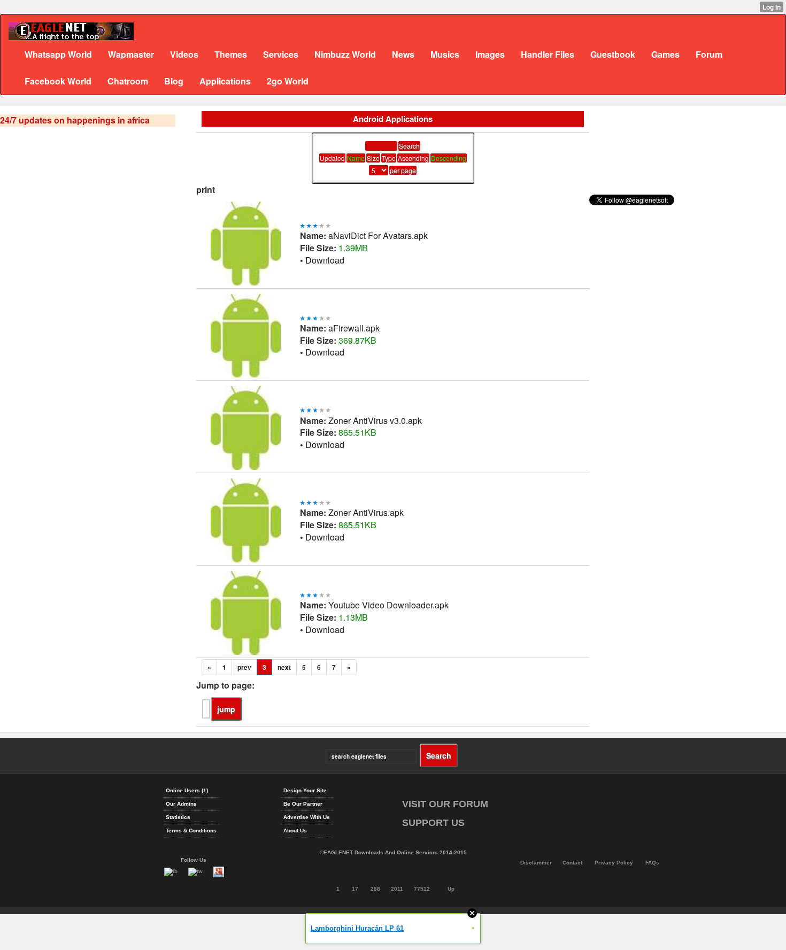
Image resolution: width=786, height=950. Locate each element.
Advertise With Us (306, 817)
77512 (422, 889)
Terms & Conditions (191, 830)
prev (244, 667)
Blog (173, 81)
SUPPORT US (433, 822)
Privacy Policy (614, 863)
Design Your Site (305, 790)
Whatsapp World (58, 54)
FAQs (652, 863)
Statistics (178, 817)
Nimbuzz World (345, 54)
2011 (397, 889)
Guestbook (612, 54)
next (284, 667)
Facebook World (58, 81)
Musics (444, 54)
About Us (295, 830)
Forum (709, 54)
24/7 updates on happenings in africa (75, 120)
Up (451, 889)
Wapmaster (131, 54)
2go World (288, 81)
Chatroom (127, 81)
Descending (448, 158)
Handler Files (547, 54)
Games (665, 54)
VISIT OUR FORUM (445, 804)
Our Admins (181, 804)
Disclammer (536, 863)
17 (355, 889)
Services (280, 54)
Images (490, 54)
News (403, 54)
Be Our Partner (302, 804)
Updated (332, 158)
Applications (225, 81)
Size (373, 158)
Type (389, 158)
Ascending (413, 158)
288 (375, 889)
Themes (230, 54)
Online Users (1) (187, 790)
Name (356, 158)
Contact (572, 863)
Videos (184, 54)
